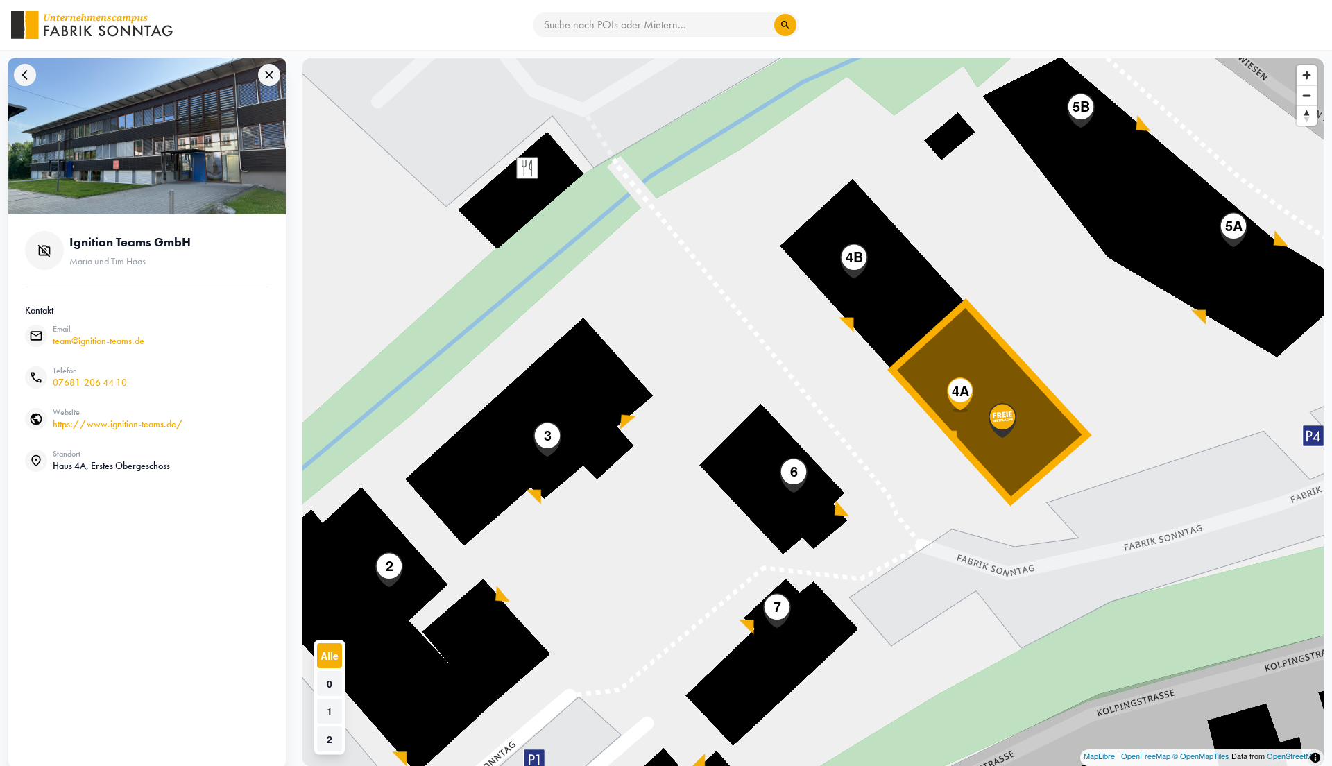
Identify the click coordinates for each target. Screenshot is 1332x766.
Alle (330, 656)
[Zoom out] (1307, 95)
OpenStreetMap (1293, 755)
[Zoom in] (1307, 75)
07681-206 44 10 (90, 383)
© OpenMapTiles (1200, 755)
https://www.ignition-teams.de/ (118, 424)
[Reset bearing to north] (1307, 115)
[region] (813, 412)
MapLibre (1099, 755)
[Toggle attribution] (1315, 757)
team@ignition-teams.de (98, 341)
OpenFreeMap (1145, 755)
